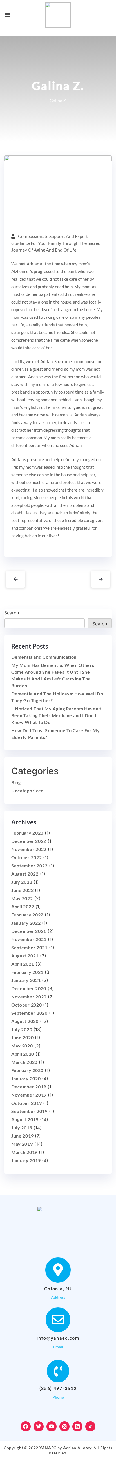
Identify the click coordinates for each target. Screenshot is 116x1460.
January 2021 (26, 980)
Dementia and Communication (44, 657)
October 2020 (26, 1004)
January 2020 (26, 1078)
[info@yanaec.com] (58, 1319)
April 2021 (22, 963)
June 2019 (22, 1135)
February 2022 (27, 914)
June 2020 (22, 1037)
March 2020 (24, 1062)
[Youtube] (51, 1426)
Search (11, 613)
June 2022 (22, 890)
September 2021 (29, 947)
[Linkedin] (77, 1426)
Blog (16, 782)
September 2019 (29, 1111)
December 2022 (28, 841)
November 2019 (28, 1094)
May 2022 (22, 898)
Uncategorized (27, 790)
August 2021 (25, 955)
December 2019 (28, 1086)
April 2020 (22, 1054)
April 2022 (22, 906)
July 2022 (21, 882)
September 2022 (29, 865)
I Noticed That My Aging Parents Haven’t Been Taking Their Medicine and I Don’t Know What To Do (56, 715)
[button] (7, 14)
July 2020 (21, 1029)
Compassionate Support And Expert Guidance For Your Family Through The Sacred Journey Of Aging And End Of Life (56, 242)
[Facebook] (26, 1426)
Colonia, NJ (58, 1288)
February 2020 (27, 1070)
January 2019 (26, 1160)
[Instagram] (64, 1426)
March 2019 (24, 1152)
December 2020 (28, 988)
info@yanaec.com (58, 1338)
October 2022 (26, 857)
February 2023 (27, 832)
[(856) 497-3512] (58, 1371)
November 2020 (28, 996)
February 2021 (27, 972)
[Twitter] (39, 1426)
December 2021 (28, 931)
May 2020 (22, 1045)
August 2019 (25, 1119)
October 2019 (26, 1103)
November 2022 (28, 849)
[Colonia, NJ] (58, 1270)
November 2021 (28, 939)
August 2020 (25, 1021)
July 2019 (21, 1127)
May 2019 (22, 1144)
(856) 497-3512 (58, 1388)
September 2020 (29, 1013)
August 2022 (25, 873)
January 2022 (26, 923)
